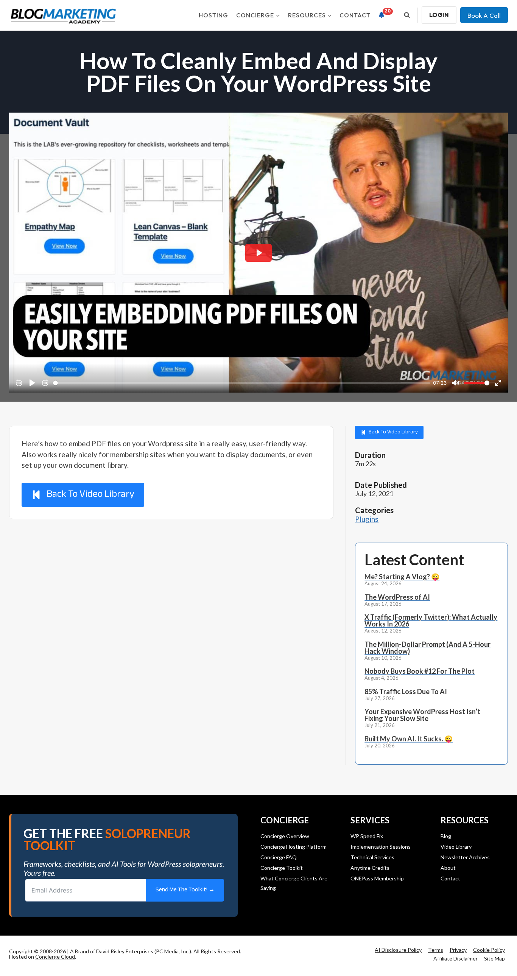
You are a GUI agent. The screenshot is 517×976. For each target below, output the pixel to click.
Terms (435, 950)
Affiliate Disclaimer (455, 958)
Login (439, 15)
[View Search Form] (406, 15)
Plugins (366, 519)
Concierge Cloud (55, 956)
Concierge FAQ (278, 857)
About (448, 868)
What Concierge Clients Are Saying (293, 883)
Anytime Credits (369, 868)
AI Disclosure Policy (398, 950)
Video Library (456, 846)
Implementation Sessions (380, 846)
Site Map (494, 958)
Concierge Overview (284, 836)
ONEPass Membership (377, 878)
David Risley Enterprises (124, 951)
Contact (355, 15)
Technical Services (372, 857)
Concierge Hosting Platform (293, 846)
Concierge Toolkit (281, 868)
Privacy (458, 950)
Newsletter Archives (465, 857)
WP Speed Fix (366, 836)
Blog (446, 836)
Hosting (213, 15)
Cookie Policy (489, 950)
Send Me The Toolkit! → (185, 890)
